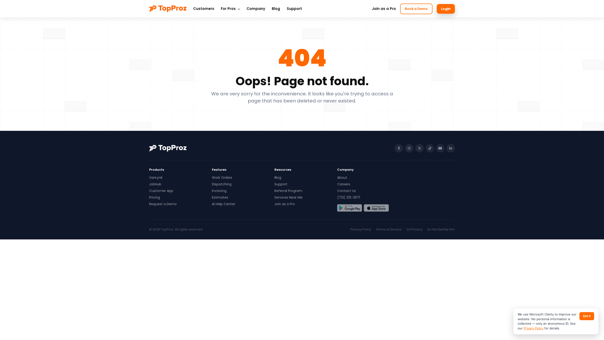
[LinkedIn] (450, 148)
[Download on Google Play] (349, 208)
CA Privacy (414, 229)
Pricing (154, 197)
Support (294, 8)
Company (256, 8)
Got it (587, 316)
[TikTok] (430, 148)
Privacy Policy (360, 229)
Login (446, 8)
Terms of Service (389, 229)
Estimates (220, 197)
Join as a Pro (384, 8)
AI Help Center (223, 204)
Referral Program (288, 191)
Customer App (161, 191)
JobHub (155, 184)
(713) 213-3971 (348, 197)
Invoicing (219, 191)
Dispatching (221, 184)
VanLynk (156, 177)
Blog (276, 8)
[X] (419, 148)
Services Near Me (288, 197)
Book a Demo (416, 8)
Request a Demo (163, 204)
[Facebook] (398, 148)
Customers (203, 8)
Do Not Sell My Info (441, 229)
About (342, 177)
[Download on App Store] (376, 208)
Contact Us (346, 191)
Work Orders (222, 177)
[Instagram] (409, 148)
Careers (343, 184)
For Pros (229, 8)
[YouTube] (440, 148)
